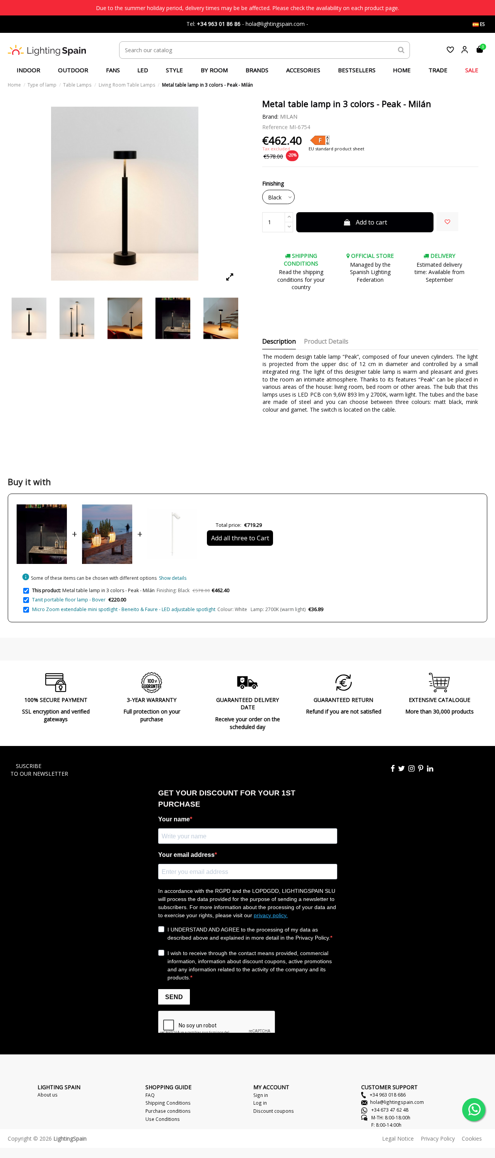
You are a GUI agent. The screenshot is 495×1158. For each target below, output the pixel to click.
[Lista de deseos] (450, 49)
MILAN (288, 116)
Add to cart (371, 222)
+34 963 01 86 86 (219, 23)
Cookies (472, 1138)
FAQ (150, 1095)
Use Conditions (162, 1119)
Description (279, 342)
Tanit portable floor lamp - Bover (69, 599)
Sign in (260, 1095)
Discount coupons (273, 1111)
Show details (172, 578)
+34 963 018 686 (387, 1095)
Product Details (326, 342)
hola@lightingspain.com (397, 1102)
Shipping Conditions (168, 1103)
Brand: (270, 116)
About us (48, 1095)
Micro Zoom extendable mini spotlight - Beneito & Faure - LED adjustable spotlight (123, 609)
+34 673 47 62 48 (389, 1110)
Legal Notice (398, 1138)
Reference (275, 127)
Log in (260, 1103)
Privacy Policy (438, 1138)
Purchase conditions (168, 1111)
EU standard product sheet (336, 149)
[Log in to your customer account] (464, 49)
